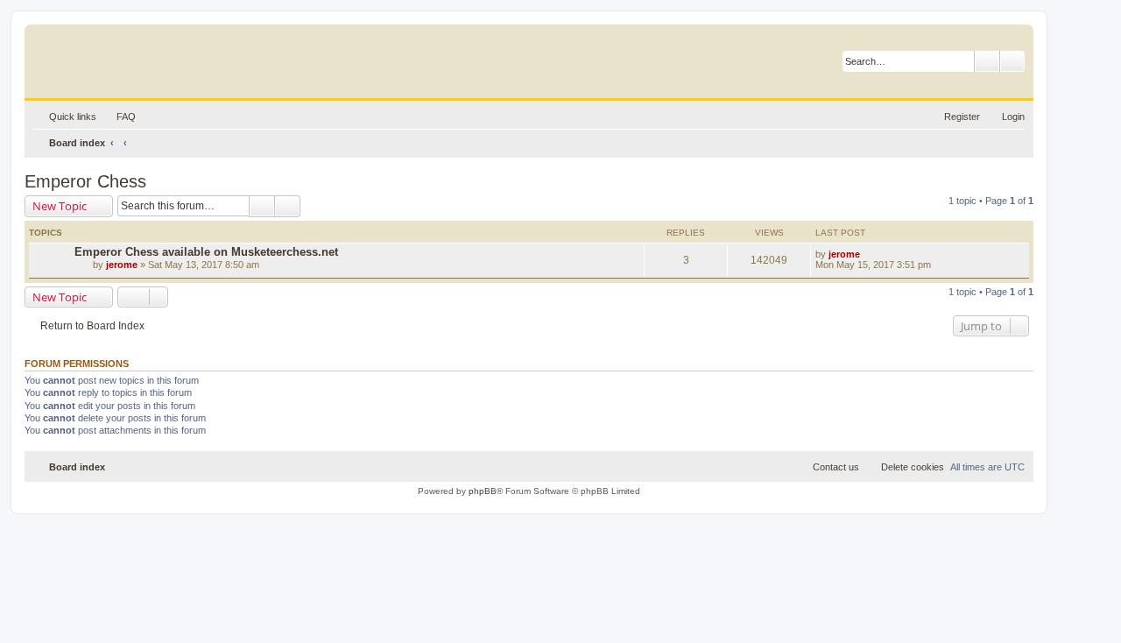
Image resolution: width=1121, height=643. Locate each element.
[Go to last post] (868, 254)
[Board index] (118, 57)
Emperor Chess (85, 181)
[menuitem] (118, 116)
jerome (121, 264)
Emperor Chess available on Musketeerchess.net (206, 251)
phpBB (483, 491)
